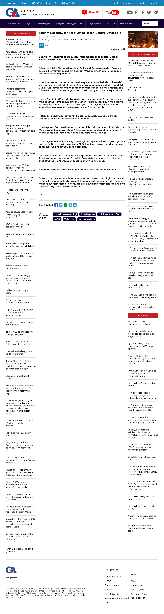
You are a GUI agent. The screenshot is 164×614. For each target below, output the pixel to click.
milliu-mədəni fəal (109, 214)
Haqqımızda (12, 3)
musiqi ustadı (86, 219)
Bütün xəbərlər (14, 24)
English (154, 3)
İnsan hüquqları (126, 24)
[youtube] (112, 12)
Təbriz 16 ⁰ (68, 3)
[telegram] (155, 12)
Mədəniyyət (110, 24)
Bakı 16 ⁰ (51, 3)
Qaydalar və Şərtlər (139, 594)
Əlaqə (24, 3)
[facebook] (142, 12)
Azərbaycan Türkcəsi (122, 3)
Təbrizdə (69, 219)
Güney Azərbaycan (42, 24)
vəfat (57, 219)
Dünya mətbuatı (95, 24)
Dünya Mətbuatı (112, 585)
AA (41, 45)
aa (46, 45)
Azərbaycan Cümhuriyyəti (65, 24)
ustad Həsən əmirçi (65, 214)
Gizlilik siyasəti (137, 590)
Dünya (27, 24)
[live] (90, 12)
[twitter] (149, 12)
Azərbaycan (88, 214)
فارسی (141, 3)
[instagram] (137, 12)
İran (81, 24)
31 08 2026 (37, 3)
